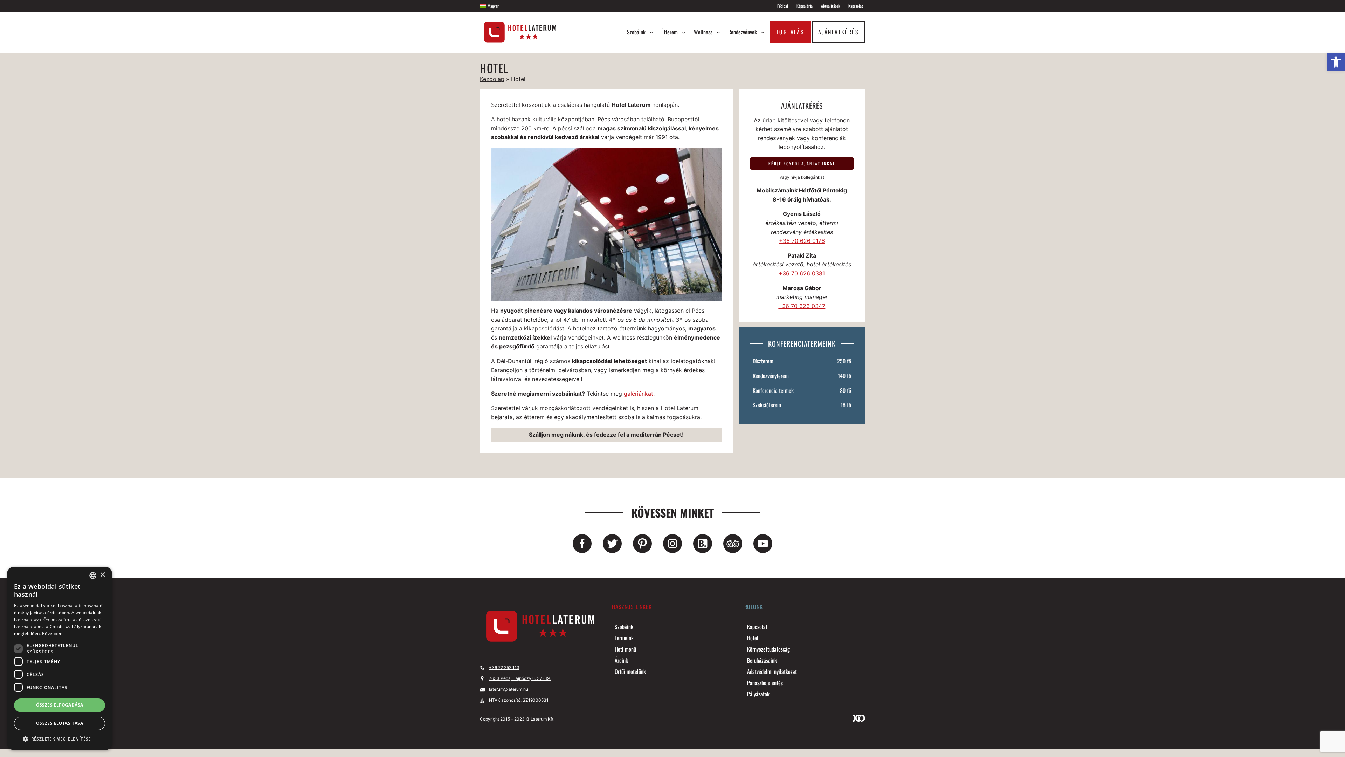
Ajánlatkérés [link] (838, 32)
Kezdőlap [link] (492, 78)
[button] (59, 739)
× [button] (102, 575)
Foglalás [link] (790, 32)
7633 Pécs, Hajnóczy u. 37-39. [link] (520, 678)
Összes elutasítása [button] (59, 723)
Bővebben (52, 633)
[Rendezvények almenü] (763, 32)
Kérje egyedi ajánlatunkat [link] (801, 163)
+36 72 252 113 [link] (504, 667)
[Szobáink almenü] (651, 32)
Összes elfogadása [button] (59, 705)
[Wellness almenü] (718, 32)
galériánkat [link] (638, 393)
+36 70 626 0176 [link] (802, 240)
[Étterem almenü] (683, 32)
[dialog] (59, 658)
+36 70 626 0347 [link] (801, 305)
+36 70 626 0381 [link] (802, 273)
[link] (1336, 62)
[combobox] (92, 575)
